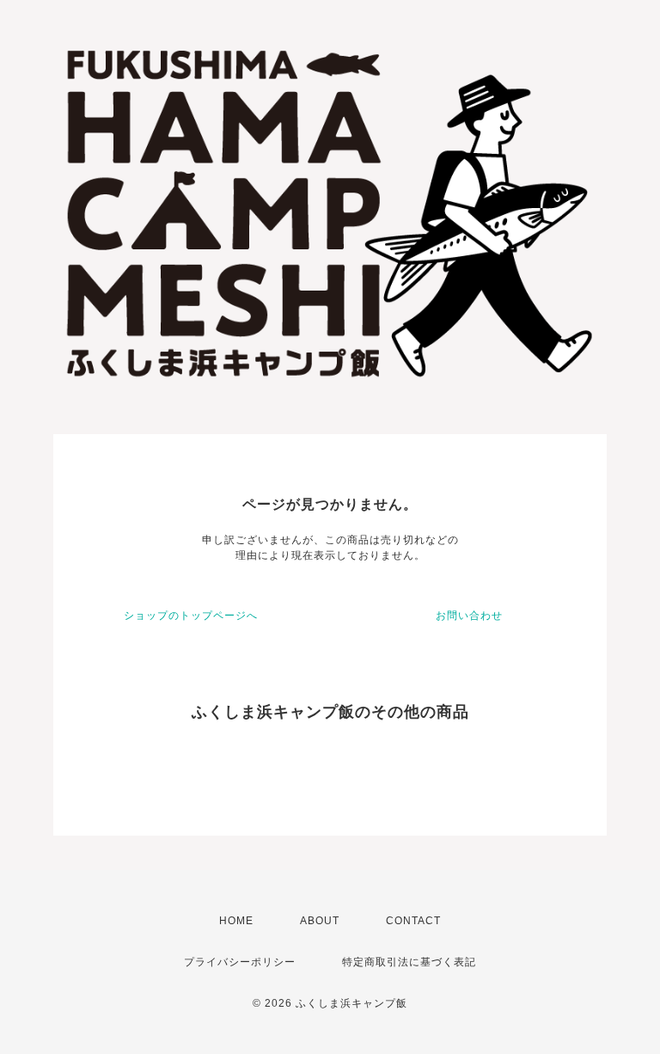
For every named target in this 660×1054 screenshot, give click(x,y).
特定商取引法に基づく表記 (409, 962)
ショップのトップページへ (191, 616)
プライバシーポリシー (240, 962)
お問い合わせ (469, 616)
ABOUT (319, 921)
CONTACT (413, 921)
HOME (236, 921)
